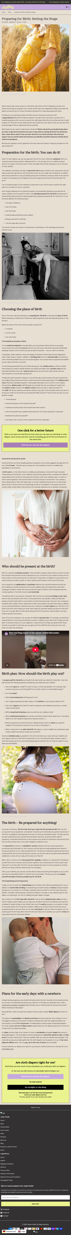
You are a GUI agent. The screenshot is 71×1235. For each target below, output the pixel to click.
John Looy (12, 560)
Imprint (2, 1160)
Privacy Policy (4, 1170)
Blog (9, 12)
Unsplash (23, 94)
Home (3, 12)
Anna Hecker (13, 94)
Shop (2, 1124)
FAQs (2, 1133)
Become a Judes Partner (8, 1147)
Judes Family (31, 1224)
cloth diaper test (7, 1049)
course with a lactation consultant (13, 1005)
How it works (4, 1130)
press (2, 1150)
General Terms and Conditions (10, 1177)
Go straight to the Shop (35, 1087)
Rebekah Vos (13, 303)
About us (3, 1140)
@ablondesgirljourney (16, 987)
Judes (26, 1042)
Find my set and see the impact (35, 445)
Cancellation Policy (6, 1180)
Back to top (35, 1107)
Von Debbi (5, 22)
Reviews (3, 1137)
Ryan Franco (13, 816)
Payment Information (7, 1173)
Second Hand (4, 1127)
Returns (3, 1167)
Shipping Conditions (6, 1164)
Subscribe (35, 1204)
